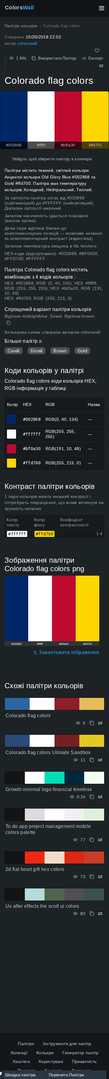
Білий (37, 350)
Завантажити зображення (68, 652)
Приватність (84, 1061)
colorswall (27, 43)
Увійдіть (20, 159)
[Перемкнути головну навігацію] (101, 8)
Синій (14, 350)
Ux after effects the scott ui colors (42, 906)
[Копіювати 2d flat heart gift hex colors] (92, 877)
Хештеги (21, 1061)
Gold (82, 350)
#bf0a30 (11, 446)
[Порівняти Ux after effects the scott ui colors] (100, 914)
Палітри (26, 1043)
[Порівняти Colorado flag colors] (101, 66)
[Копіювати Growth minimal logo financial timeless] (92, 797)
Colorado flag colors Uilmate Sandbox (48, 752)
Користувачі (51, 1061)
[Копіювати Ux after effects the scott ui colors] (92, 914)
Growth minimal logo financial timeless (48, 789)
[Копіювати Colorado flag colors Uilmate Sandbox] (92, 760)
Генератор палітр (80, 1052)
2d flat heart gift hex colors (34, 869)
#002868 (11, 416)
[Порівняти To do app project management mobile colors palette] (100, 840)
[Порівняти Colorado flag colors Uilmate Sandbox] (100, 760)
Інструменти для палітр (67, 1043)
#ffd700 (11, 460)
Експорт (94, 58)
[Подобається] (97, 51)
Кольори (45, 1052)
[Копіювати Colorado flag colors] (9, 322)
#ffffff (11, 431)
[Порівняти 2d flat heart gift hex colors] (100, 877)
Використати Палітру (56, 58)
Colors (19, 8)
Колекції (19, 1052)
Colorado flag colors (28, 715)
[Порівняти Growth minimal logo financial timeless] (100, 797)
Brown (60, 350)
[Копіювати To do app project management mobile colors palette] (92, 840)
